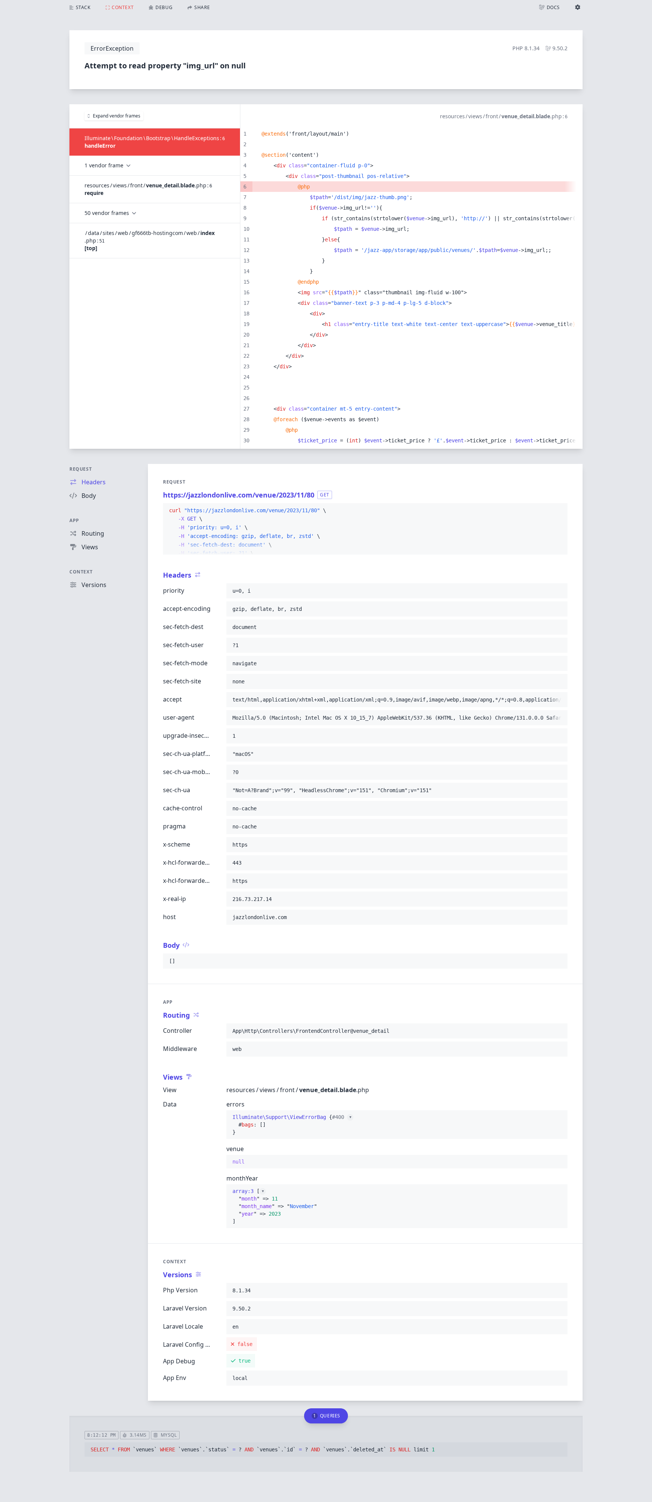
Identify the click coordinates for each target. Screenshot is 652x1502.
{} (291, 1124)
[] (274, 1206)
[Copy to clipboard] (558, 510)
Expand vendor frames (116, 116)
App (74, 520)
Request (80, 469)
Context (80, 572)
